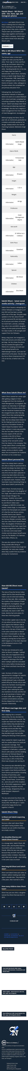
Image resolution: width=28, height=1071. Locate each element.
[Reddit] (14, 907)
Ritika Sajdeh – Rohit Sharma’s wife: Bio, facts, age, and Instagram (13, 992)
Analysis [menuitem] (23, 2)
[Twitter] (9, 907)
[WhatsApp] (23, 907)
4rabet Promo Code (11, 1065)
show (10, 46)
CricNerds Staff (14, 921)
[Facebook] (4, 907)
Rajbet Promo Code (11, 1067)
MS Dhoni (5, 22)
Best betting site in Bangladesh (14, 1069)
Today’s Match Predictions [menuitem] (10, 2)
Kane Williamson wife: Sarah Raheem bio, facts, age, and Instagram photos (14, 1014)
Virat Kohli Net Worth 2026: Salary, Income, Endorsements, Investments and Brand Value (14, 970)
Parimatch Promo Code (12, 1063)
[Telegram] (18, 907)
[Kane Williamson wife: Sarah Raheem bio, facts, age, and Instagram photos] (14, 1005)
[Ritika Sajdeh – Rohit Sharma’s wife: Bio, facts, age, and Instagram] (14, 983)
